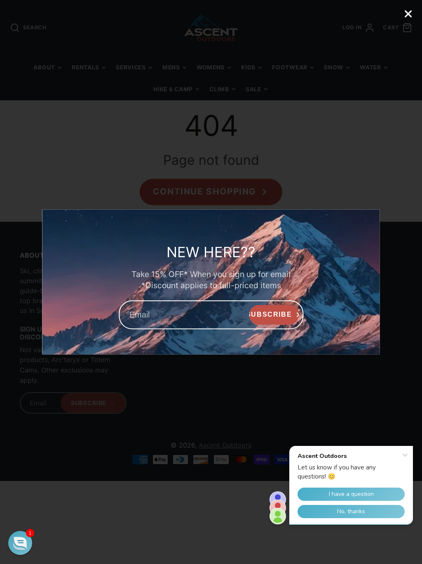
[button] (20, 543)
